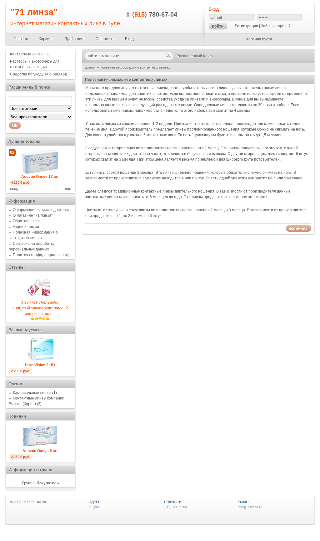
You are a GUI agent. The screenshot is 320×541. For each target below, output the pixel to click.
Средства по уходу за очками (38, 74)
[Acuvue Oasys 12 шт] (40, 172)
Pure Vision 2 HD (40, 365)
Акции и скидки (26, 226)
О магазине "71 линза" (32, 215)
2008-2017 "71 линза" (30, 502)
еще (67, 189)
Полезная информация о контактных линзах (135, 67)
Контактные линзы (30, 54)
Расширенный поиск (195, 56)
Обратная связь (27, 221)
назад (14, 189)
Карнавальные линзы (32, 392)
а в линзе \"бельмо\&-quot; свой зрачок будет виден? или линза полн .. (40, 308)
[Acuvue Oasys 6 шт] (40, 447)
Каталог (90, 67)
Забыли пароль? (276, 26)
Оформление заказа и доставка (41, 210)
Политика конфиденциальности (41, 255)
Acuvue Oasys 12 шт (40, 176)
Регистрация (246, 26)
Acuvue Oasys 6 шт (40, 451)
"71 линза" (34, 12)
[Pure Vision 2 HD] (40, 361)
